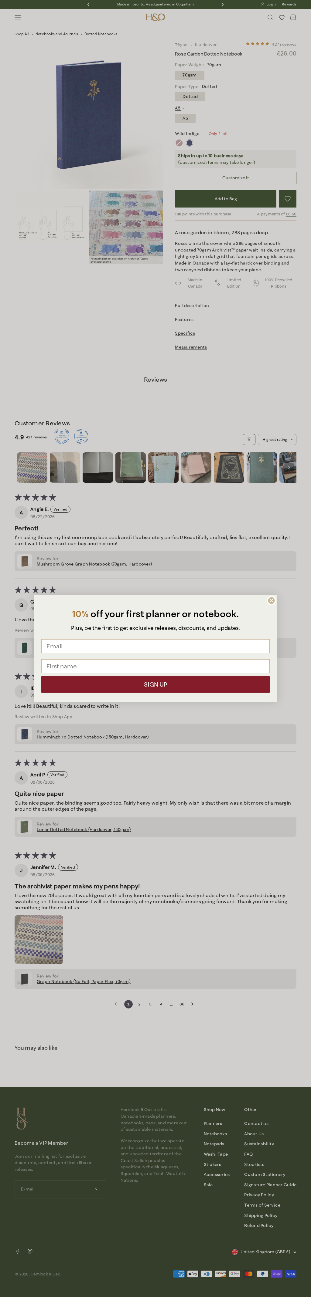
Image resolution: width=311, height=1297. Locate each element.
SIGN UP (155, 684)
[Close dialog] (271, 600)
